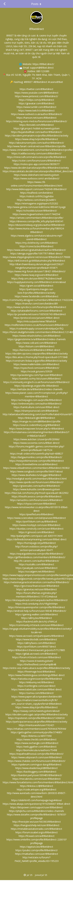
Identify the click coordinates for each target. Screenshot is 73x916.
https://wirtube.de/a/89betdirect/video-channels (36, 389)
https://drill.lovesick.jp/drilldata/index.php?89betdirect (36, 260)
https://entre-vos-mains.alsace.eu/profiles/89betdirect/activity (36, 668)
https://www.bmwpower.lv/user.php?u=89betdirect (36, 428)
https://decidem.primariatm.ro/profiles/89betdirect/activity (36, 135)
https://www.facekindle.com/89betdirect (36, 296)
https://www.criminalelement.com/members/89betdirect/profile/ (38, 149)
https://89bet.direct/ (43, 64)
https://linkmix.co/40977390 (36, 735)
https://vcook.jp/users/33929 (36, 371)
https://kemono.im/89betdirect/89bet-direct (36, 350)
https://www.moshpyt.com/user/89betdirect (36, 525)
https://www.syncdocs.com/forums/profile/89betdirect (36, 307)
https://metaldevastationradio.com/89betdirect (36, 828)
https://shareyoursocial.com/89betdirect (36, 410)
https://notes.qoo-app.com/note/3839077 (36, 164)
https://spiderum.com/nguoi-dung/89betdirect (36, 764)
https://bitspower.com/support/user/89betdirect (36, 807)
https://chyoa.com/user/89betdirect (36, 503)
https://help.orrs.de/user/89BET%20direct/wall (36, 278)
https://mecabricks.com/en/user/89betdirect (37, 778)
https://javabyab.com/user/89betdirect (37, 568)
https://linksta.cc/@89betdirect (36, 786)
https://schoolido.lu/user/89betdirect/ (36, 210)
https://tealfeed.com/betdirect (36, 192)
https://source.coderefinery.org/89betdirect (36, 425)
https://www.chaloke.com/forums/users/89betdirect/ (36, 761)
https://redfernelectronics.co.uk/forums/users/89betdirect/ (36, 325)
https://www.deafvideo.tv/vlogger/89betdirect (36, 475)
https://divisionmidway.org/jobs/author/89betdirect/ (36, 224)
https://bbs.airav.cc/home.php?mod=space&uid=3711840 (36, 357)
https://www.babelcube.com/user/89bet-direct (36, 689)
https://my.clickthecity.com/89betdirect (36, 242)
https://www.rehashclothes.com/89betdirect (37, 335)
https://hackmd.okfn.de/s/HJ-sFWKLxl (36, 621)
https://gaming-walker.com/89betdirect (36, 614)
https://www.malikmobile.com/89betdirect (36, 364)
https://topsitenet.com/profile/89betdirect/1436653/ (36, 718)
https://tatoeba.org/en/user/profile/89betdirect (36, 678)
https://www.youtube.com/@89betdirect (36, 92)
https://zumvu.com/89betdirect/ (36, 693)
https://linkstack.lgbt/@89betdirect (36, 417)
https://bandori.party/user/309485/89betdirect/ (36, 775)
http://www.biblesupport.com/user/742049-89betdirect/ (36, 189)
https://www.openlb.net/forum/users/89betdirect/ (36, 482)
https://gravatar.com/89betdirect (36, 103)
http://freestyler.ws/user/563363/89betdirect (36, 821)
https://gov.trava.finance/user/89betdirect (36, 585)
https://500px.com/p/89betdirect (36, 99)
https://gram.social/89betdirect (36, 285)
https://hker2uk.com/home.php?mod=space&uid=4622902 (36, 493)
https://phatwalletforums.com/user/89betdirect (36, 310)
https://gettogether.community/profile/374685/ (36, 732)
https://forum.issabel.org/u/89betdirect (36, 832)
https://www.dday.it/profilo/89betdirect (36, 707)
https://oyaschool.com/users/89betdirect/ (36, 367)
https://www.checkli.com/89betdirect (37, 739)
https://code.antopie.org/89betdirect (36, 789)
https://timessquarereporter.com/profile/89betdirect (36, 607)
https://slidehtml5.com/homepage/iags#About (36, 800)
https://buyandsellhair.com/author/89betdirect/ (36, 132)
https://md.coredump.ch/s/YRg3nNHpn (36, 603)
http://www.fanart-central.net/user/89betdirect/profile (36, 146)
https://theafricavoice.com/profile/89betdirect (36, 496)
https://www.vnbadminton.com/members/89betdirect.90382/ (36, 467)
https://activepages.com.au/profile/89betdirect (36, 400)
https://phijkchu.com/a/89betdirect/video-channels (36, 811)
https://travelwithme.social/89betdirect (36, 464)
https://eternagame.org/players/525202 (36, 203)
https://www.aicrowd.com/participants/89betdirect (36, 635)
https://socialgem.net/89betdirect (36, 571)
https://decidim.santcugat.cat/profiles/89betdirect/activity (36, 714)
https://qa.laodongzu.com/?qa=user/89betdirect (36, 375)
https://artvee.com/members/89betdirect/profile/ (36, 217)
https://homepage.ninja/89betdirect (36, 543)
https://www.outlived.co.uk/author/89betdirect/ (36, 114)
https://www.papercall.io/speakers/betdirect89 (36, 696)
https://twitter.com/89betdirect (36, 89)
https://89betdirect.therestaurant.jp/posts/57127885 (36, 650)
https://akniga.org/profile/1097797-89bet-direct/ (36, 253)
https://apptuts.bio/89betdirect (36, 846)
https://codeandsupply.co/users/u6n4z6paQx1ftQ (36, 328)
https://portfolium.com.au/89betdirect (36, 521)
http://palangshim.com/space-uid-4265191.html (36, 535)
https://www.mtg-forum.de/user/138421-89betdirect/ (37, 271)
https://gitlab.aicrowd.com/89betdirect (36, 653)
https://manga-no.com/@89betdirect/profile (36, 421)
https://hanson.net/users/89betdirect (36, 117)
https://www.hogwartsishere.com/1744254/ (36, 214)
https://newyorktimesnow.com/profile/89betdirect (36, 460)
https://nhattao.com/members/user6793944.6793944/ (36, 728)
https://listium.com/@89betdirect (36, 346)
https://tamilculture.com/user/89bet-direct (36, 407)
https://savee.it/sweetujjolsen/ (36, 660)
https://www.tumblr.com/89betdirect (36, 107)
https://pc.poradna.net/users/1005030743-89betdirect (36, 314)
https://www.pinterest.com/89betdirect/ (36, 96)
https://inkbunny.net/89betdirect (36, 682)
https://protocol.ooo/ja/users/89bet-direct (37, 317)
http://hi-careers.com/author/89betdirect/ (36, 560)
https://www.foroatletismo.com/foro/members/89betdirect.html (38, 782)
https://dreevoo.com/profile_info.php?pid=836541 (36, 221)
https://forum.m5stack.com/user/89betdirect (36, 657)
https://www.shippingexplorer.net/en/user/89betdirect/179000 (36, 257)
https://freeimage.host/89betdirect (36, 671)
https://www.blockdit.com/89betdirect (36, 639)
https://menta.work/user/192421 (36, 725)
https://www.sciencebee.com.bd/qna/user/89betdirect (36, 518)
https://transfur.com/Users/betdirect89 (36, 303)
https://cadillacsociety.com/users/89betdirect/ (36, 153)
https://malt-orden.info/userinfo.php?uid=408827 (36, 453)
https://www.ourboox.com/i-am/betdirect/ (36, 178)
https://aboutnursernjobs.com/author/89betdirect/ (36, 142)
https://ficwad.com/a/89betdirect (36, 836)
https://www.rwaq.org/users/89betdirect (36, 275)
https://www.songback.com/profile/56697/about (36, 471)
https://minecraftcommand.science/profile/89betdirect (36, 157)
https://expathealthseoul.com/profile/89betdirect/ (36, 753)
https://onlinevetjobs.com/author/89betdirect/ (36, 403)
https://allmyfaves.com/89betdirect (36, 643)
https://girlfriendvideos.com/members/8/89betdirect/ (36, 557)
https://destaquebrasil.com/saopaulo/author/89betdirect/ (36, 600)
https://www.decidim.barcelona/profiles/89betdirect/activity (36, 167)
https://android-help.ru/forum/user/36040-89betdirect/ (36, 610)
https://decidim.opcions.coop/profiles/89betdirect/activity (36, 353)
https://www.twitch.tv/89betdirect (36, 110)
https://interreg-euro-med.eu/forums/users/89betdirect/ (36, 121)
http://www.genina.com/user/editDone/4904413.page (36, 207)
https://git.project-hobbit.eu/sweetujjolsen (37, 128)
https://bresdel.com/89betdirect (36, 124)
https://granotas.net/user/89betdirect (36, 589)
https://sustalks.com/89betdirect (36, 564)
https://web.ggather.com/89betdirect (36, 746)
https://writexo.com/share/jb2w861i (36, 199)
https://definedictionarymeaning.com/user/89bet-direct (37, 539)
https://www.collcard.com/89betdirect (36, 342)
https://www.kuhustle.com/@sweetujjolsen (36, 489)
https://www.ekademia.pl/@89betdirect (36, 768)
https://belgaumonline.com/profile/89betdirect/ (36, 457)
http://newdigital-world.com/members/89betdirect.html (36, 478)
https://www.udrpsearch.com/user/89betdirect (36, 757)
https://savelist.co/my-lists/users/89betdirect (36, 378)
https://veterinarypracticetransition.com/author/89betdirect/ (36, 582)
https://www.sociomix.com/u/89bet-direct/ (36, 442)
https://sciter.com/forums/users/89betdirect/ (36, 160)
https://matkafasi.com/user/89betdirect (36, 853)
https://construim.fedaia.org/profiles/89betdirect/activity (36, 360)
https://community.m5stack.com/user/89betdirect (36, 625)
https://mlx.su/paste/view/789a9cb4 (36, 321)
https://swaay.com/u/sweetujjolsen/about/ (36, 710)
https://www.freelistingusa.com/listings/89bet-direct (36, 675)
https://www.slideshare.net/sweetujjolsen (36, 174)
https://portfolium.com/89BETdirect (36, 646)
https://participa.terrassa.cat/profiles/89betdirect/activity (36, 721)
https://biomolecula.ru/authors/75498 (36, 750)
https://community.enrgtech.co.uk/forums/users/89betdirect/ (36, 382)
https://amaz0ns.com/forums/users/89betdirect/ (36, 500)
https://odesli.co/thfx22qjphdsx (36, 196)
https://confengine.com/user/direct (36, 685)
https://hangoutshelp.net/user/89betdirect (36, 825)
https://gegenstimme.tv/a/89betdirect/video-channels (36, 339)
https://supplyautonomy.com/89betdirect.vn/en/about (36, 282)
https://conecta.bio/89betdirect (36, 246)
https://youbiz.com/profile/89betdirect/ (36, 850)
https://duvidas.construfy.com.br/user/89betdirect (36, 528)
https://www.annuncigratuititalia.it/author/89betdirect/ (36, 250)
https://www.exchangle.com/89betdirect (36, 743)
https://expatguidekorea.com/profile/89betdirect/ (36, 553)
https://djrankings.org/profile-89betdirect (36, 385)
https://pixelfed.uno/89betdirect (36, 514)
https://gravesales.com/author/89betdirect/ (36, 485)
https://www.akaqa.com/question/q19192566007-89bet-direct (36, 803)
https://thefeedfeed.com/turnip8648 (36, 664)
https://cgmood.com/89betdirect (36, 532)
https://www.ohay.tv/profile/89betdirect (36, 139)
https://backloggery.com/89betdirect (36, 771)
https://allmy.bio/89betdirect (36, 618)
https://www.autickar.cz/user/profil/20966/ (37, 439)
